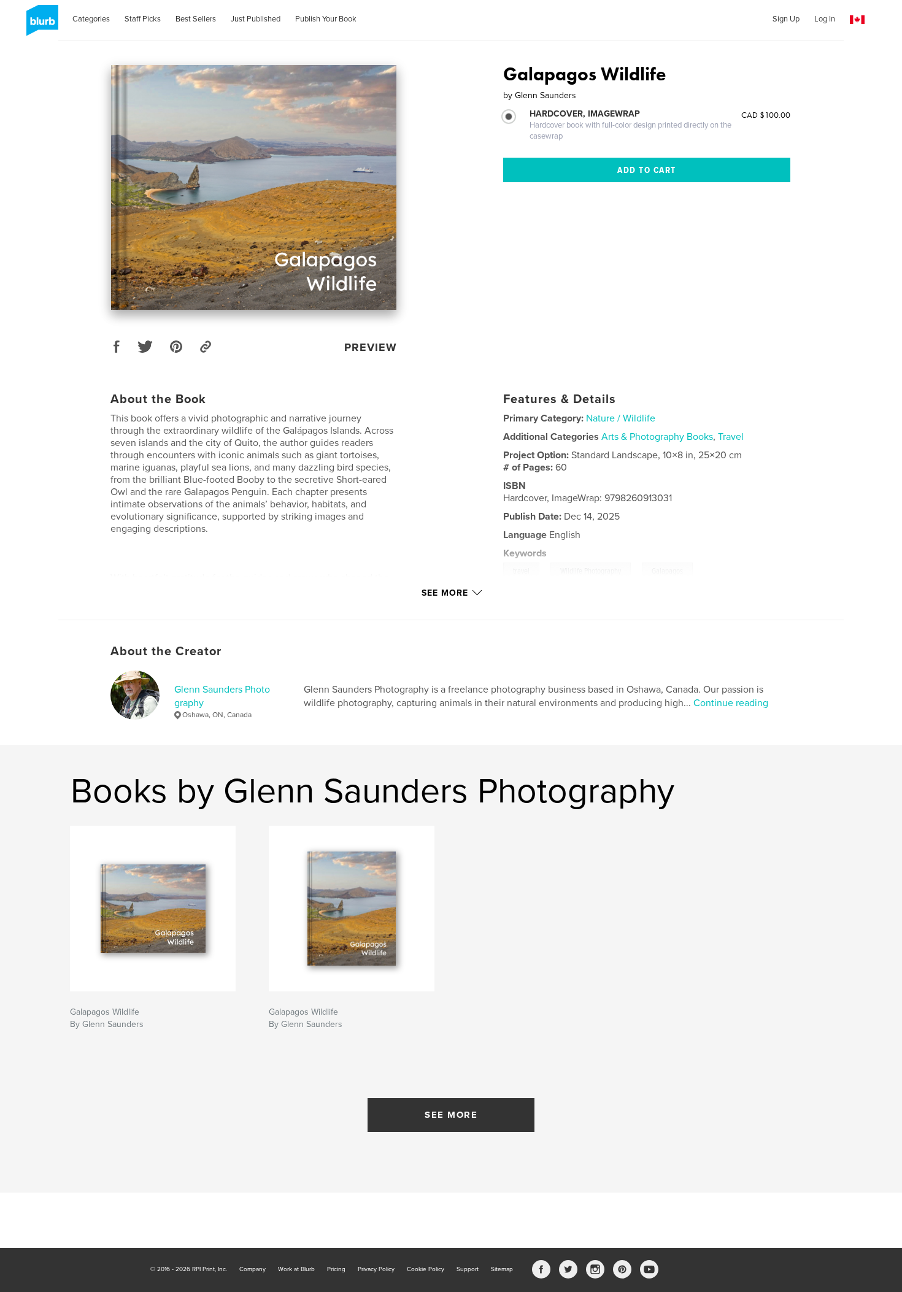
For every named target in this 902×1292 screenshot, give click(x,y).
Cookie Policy (425, 1269)
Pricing (336, 1269)
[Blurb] (40, 25)
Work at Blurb (296, 1269)
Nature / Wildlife (620, 418)
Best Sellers (195, 19)
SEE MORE (451, 1114)
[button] (857, 20)
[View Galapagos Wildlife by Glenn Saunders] (253, 187)
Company (252, 1269)
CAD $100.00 (765, 114)
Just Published (255, 19)
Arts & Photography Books (657, 437)
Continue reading (730, 703)
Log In (824, 19)
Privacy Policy (376, 1269)
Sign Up (786, 19)
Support (468, 1269)
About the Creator (166, 651)
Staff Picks (143, 19)
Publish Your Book (326, 19)
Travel (731, 437)
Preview (370, 347)
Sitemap (502, 1269)
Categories (91, 19)
